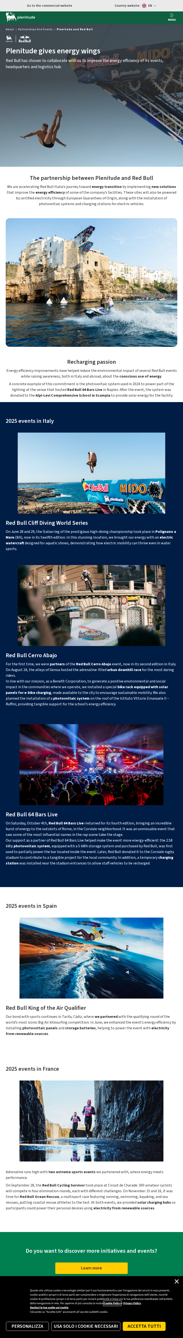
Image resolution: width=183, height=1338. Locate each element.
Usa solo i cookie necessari (86, 1326)
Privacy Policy (132, 1303)
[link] (10, 29)
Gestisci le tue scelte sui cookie (49, 1308)
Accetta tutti (144, 1326)
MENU (172, 20)
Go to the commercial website (49, 5)
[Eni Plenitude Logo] (20, 18)
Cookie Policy (112, 1303)
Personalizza (27, 1326)
